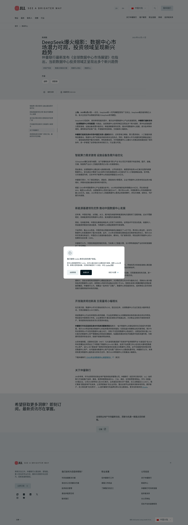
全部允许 (86, 272)
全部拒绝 (73, 272)
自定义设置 (114, 272)
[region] (94, 262)
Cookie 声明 (109, 265)
